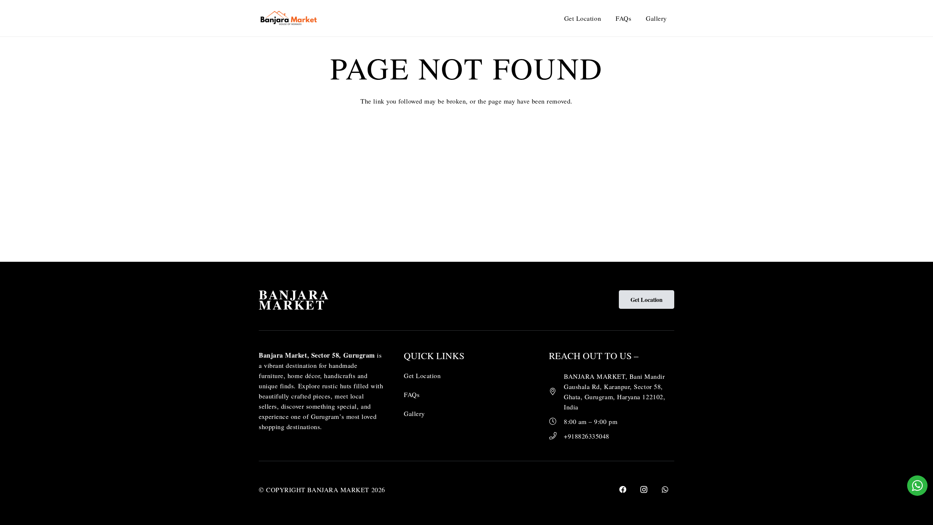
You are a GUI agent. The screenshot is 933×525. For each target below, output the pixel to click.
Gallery (414, 413)
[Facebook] (623, 490)
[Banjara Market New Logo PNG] (289, 18)
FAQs (411, 394)
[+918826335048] (556, 436)
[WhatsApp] (665, 490)
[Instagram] (644, 490)
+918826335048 (586, 436)
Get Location (422, 375)
